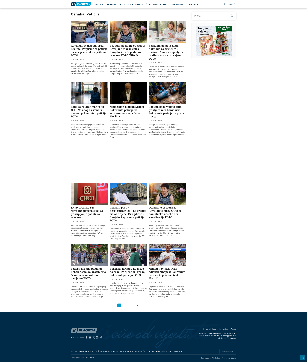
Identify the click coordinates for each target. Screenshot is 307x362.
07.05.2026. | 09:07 (155, 282)
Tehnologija (192, 4)
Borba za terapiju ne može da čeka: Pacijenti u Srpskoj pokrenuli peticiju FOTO (127, 272)
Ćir (235, 4)
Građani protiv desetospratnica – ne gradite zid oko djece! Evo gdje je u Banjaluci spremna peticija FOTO (128, 214)
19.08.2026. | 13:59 (116, 59)
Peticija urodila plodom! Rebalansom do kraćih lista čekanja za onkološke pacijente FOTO (88, 273)
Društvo (98, 351)
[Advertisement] (129, 160)
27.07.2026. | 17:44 (155, 120)
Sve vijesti (99, 4)
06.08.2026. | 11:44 (77, 120)
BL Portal (90, 357)
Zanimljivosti (177, 4)
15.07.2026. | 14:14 (116, 224)
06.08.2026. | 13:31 (155, 63)
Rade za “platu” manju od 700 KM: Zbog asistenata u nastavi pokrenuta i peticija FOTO (88, 111)
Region (121, 351)
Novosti (91, 351)
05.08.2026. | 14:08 (116, 120)
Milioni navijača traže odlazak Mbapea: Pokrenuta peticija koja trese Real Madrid (167, 273)
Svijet (127, 351)
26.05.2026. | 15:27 (77, 282)
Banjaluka (112, 4)
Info (121, 4)
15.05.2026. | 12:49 (116, 279)
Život (148, 4)
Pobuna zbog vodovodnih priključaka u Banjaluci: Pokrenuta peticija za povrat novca (167, 111)
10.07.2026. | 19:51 (155, 221)
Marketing (216, 358)
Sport (130, 4)
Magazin (139, 4)
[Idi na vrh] (302, 357)
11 (132, 305)
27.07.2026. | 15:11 (77, 221)
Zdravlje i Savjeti (161, 4)
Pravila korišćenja (229, 358)
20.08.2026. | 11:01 (77, 59)
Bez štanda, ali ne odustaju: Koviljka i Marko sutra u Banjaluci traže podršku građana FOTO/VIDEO (127, 50)
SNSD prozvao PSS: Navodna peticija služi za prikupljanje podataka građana (87, 212)
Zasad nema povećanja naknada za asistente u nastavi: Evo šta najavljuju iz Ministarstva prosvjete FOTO (166, 52)
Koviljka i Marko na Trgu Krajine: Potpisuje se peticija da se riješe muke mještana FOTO (89, 50)
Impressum (206, 358)
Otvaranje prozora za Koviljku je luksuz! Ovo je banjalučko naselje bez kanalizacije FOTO (165, 212)
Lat (230, 4)
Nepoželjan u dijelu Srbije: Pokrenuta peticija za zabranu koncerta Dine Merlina (127, 111)
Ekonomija (106, 351)
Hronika (114, 351)
